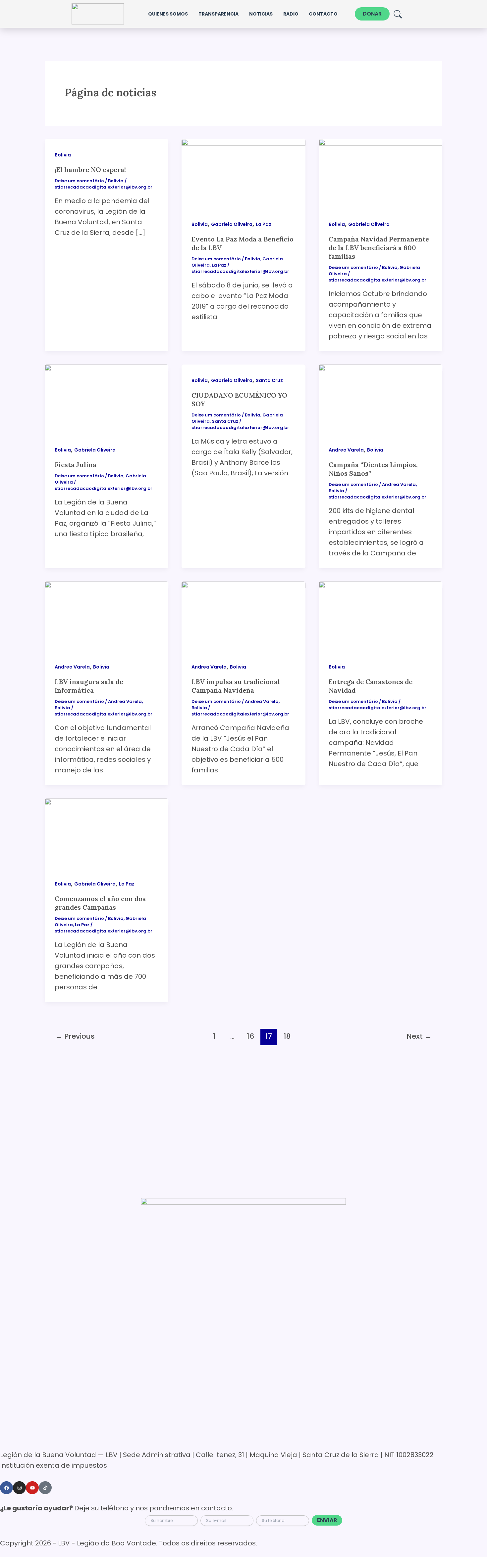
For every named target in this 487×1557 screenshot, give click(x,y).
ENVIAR (327, 1520)
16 (250, 1036)
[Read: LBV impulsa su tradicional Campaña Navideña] (243, 616)
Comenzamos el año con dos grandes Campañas (100, 902)
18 (287, 1036)
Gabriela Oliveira (231, 224)
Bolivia (63, 154)
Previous (75, 1036)
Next (419, 1036)
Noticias (261, 14)
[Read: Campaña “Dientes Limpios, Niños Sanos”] (380, 399)
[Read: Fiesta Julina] (106, 399)
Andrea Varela (346, 450)
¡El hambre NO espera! (90, 169)
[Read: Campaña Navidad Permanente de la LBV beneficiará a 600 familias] (380, 173)
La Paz (263, 224)
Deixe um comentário (79, 181)
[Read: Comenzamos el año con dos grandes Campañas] (106, 833)
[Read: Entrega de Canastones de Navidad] (380, 616)
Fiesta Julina (75, 464)
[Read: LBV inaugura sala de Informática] (106, 616)
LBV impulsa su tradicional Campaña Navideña (235, 685)
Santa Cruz (269, 380)
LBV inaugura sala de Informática (89, 685)
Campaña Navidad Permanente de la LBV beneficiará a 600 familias (379, 247)
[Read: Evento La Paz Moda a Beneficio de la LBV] (243, 173)
